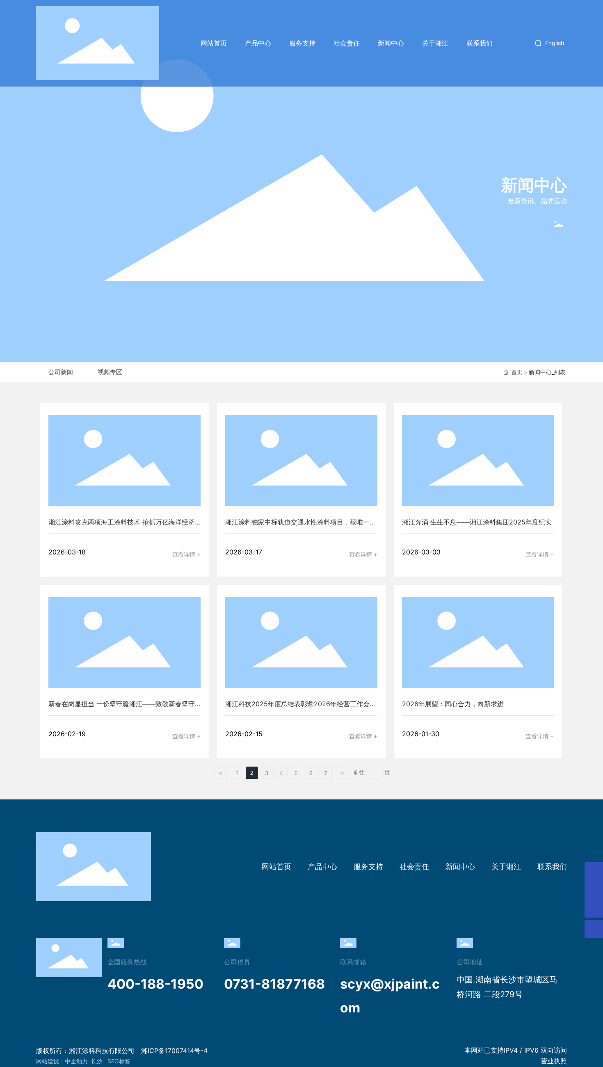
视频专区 (110, 372)
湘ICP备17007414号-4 (174, 1050)
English (554, 42)
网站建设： (50, 1061)
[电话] (594, 890)
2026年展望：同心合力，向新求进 (453, 704)
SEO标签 (118, 1061)
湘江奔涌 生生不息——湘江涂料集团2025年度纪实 (477, 522)
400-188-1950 (155, 984)
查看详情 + (186, 554)
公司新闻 (60, 372)
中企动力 (76, 1061)
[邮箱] (594, 871)
